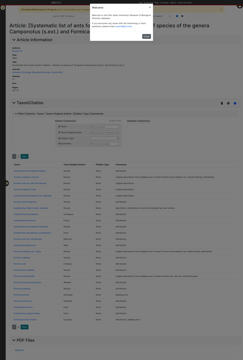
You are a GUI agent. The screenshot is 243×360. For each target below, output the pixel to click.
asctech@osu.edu (123, 26)
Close (146, 36)
